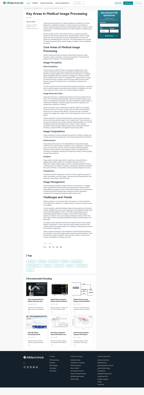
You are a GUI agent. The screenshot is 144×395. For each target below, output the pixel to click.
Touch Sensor (101, 384)
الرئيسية (28, 3)
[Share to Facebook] (50, 247)
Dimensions (103, 22)
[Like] (45, 243)
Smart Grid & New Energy (104, 368)
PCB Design (52, 362)
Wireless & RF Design (76, 365)
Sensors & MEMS (75, 368)
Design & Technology (46, 3)
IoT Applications (101, 371)
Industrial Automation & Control (105, 365)
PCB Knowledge (53, 365)
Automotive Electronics (103, 360)
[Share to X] (53, 247)
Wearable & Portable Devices (105, 373)
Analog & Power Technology (78, 362)
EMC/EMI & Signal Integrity (77, 376)
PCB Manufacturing (54, 360)
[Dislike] (51, 243)
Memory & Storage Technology (78, 373)
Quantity (112, 28)
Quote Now (110, 36)
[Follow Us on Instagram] (30, 367)
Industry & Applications (62, 3)
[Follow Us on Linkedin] (33, 367)
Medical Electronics (102, 362)
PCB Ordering (53, 371)
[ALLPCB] (13, 3)
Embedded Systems (75, 360)
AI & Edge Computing (103, 379)
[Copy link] (61, 247)
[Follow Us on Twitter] (27, 367)
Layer (101, 28)
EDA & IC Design (75, 379)
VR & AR (99, 381)
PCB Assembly (53, 368)
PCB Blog (35, 3)
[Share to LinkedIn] (57, 247)
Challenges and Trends (32, 28)
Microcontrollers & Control (77, 371)
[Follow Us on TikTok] (37, 367)
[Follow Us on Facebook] (24, 367)
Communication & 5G (103, 376)
